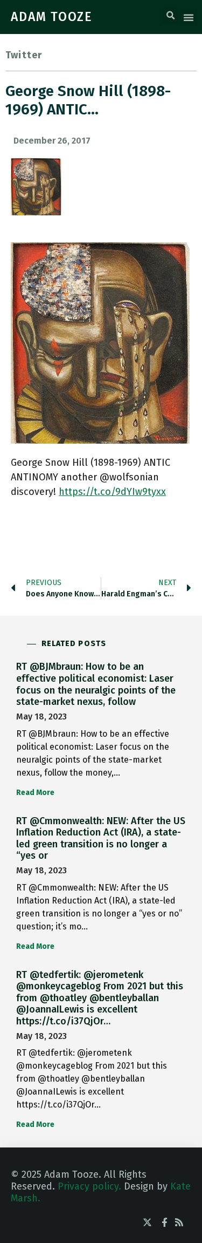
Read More (35, 792)
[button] (170, 15)
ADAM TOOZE (52, 16)
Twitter (23, 55)
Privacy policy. (89, 1186)
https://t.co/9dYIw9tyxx (112, 492)
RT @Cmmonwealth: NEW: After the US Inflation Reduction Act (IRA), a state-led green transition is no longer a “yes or (100, 838)
